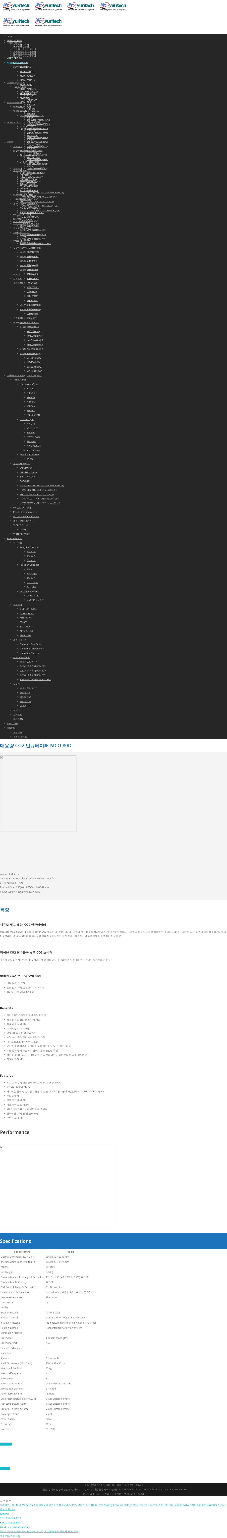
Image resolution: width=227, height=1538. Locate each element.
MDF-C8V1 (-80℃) (35, 146)
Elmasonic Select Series (32, 648)
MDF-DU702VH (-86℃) (37, 128)
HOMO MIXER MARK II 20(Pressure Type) (40, 503)
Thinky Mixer (19, 86)
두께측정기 (18, 283)
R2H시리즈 (32, 573)
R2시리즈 (31, 555)
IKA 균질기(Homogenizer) (25, 511)
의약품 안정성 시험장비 (24, 49)
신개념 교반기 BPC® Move (26, 516)
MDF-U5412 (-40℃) (36, 168)
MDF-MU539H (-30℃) (37, 154)
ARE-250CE (32, 100)
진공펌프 (17, 278)
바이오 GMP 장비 (15, 58)
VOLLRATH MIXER (21, 533)
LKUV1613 (31, 247)
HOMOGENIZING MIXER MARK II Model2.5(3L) (42, 192)
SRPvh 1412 (32, 300)
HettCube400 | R (35, 340)
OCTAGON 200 (27, 613)
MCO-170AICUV (27, 75)
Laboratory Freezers (30, 176)
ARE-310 (31, 104)
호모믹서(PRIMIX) (21, 463)
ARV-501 (31, 432)
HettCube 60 (33, 326)
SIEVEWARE (25, 635)
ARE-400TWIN (33, 414)
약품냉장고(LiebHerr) (30, 243)
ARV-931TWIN (33, 436)
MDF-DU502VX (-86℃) (37, 141)
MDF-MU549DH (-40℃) (37, 159)
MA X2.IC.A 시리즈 (35, 600)
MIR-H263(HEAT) (34, 375)
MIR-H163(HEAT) (34, 366)
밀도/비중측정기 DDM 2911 (33, 674)
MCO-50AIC (25, 66)
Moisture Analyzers (30, 591)
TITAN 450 (25, 190)
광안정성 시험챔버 (22, 44)
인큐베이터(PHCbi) (29, 348)
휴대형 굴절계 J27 (28, 688)
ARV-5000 (31, 441)
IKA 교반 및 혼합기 (22, 507)
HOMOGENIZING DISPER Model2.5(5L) (38, 197)
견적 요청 (17, 146)
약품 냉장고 (19, 199)
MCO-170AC (26, 84)
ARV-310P (31, 423)
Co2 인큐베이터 (20, 62)
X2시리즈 (31, 560)
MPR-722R (32, 207)
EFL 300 (23, 622)
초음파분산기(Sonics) (23, 520)
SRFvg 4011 (32, 260)
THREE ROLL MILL (21, 525)
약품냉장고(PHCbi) (29, 199)
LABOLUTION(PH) (28, 472)
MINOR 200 (25, 181)
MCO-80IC (25, 93)
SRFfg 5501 (32, 273)
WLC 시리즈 (32, 582)
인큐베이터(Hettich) (29, 322)
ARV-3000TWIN (34, 445)
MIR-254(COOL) (34, 357)
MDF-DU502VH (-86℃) (37, 132)
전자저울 (17, 542)
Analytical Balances (29, 547)
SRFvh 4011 (32, 269)
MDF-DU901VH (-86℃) (37, 124)
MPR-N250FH (33, 225)
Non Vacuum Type (29, 384)
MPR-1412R (32, 216)
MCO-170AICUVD (28, 88)
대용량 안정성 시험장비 (24, 55)
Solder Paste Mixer (29, 454)
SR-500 (30, 459)
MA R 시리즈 (33, 595)
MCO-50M (25, 97)
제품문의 (11, 142)
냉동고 (16, 111)
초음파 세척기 (20, 203)
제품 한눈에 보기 (21, 736)
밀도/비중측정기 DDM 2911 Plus (35, 679)
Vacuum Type (27, 419)
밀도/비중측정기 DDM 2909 (33, 666)
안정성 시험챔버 (14, 40)
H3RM (23, 529)
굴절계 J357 (25, 265)
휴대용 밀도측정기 (29, 661)
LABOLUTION (26, 467)
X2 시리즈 (31, 586)
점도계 (16, 274)
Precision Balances (29, 564)
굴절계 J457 (25, 269)
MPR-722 (31, 203)
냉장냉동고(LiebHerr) (30, 304)
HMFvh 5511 (33, 282)
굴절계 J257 (25, 261)
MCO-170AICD (27, 71)
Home (10, 35)
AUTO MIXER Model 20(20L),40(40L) (37, 201)
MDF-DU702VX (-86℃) (37, 137)
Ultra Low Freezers (29, 110)
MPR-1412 (31, 212)
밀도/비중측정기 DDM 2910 (33, 670)
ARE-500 (31, 406)
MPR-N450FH (33, 234)
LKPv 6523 (32, 291)
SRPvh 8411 (32, 295)
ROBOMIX (25, 481)
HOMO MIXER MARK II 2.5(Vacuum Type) (39, 498)
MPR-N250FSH (34, 229)
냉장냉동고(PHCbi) (29, 221)
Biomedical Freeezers (31, 150)
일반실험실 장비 (14, 102)
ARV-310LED (32, 428)
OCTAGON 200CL (28, 608)
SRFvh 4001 (32, 265)
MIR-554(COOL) (34, 362)
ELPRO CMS (14, 122)
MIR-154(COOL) (34, 353)
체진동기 (17, 168)
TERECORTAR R (27, 476)
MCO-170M (25, 106)
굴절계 (16, 247)
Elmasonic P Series (29, 652)
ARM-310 (31, 108)
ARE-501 (31, 410)
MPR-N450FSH (34, 238)
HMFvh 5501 (33, 278)
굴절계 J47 (25, 256)
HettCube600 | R (35, 344)
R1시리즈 (31, 551)
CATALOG (6, 1444)
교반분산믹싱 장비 (16, 82)
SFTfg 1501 (32, 190)
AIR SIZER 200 (26, 194)
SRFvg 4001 (32, 256)
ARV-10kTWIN (33, 450)
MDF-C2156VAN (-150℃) (38, 119)
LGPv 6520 (32, 181)
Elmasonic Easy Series (31, 644)
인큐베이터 (18, 322)
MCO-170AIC (26, 80)
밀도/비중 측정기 (21, 657)
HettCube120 (33, 331)
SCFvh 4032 (32, 309)
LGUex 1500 (32, 185)
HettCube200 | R (35, 335)
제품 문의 (5, 1468)
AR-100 (30, 95)
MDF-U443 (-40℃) (35, 172)
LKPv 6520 (32, 287)
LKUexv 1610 (33, 251)
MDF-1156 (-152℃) (35, 115)
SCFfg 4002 (32, 318)
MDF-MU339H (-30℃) (37, 163)
